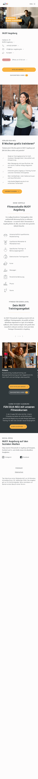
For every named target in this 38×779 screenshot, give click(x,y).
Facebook (26, 457)
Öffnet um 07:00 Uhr (14, 60)
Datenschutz (19, 472)
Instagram (8, 457)
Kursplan (9, 53)
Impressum (19, 468)
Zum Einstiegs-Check (17, 75)
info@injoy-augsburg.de (14, 49)
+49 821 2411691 (11, 45)
